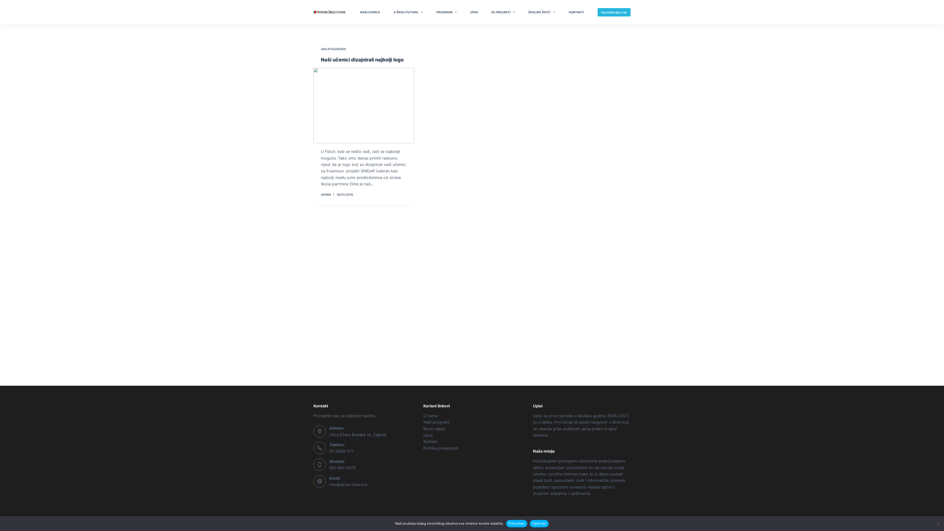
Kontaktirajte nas (614, 12)
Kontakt (430, 441)
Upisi (474, 12)
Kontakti (576, 12)
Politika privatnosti (440, 448)
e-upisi (610, 428)
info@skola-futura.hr (348, 484)
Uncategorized (333, 49)
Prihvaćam (517, 523)
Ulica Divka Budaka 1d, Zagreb (357, 434)
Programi (444, 12)
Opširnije (539, 523)
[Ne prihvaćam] (937, 523)
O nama (430, 415)
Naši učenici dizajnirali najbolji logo (362, 60)
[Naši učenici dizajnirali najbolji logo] (363, 106)
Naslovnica (370, 12)
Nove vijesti (434, 428)
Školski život (539, 12)
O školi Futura (406, 12)
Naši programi (436, 422)
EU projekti (500, 12)
